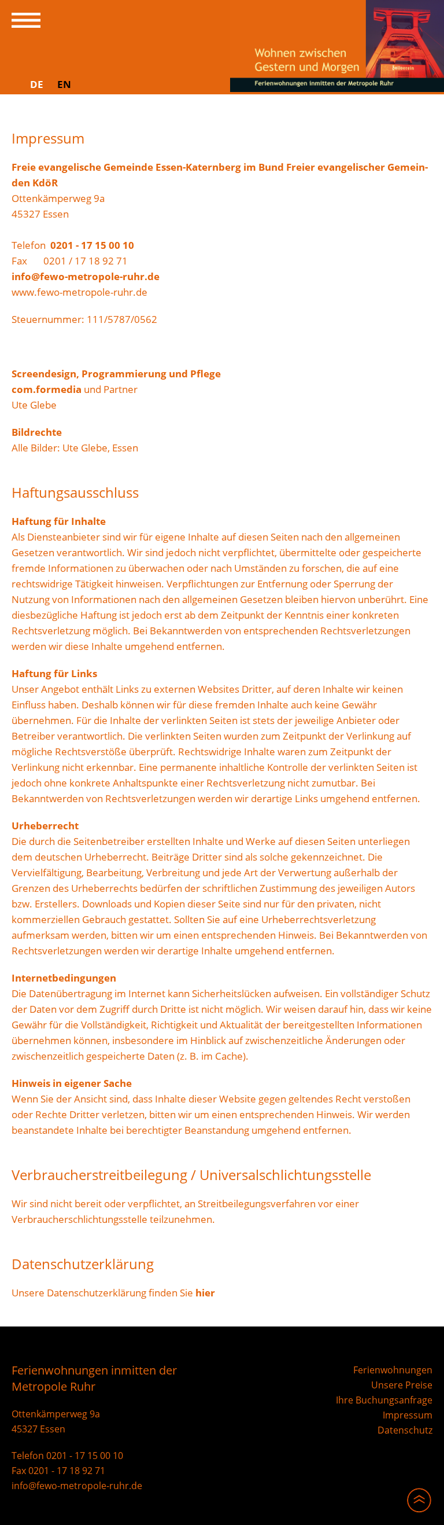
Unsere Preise (401, 1385)
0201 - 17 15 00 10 (92, 245)
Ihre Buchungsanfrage (384, 1400)
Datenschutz (405, 1430)
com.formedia (47, 389)
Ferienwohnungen (392, 1370)
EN (64, 84)
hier (205, 1292)
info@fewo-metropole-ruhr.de (86, 276)
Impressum (407, 1415)
